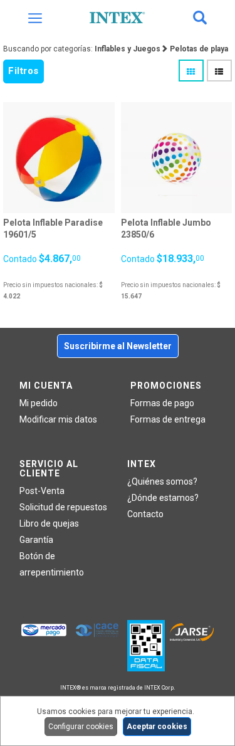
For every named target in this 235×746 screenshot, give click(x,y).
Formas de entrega (168, 419)
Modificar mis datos (58, 419)
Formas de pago (162, 403)
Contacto (145, 514)
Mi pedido (38, 403)
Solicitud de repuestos (63, 507)
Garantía (36, 540)
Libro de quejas (49, 523)
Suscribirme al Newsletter (118, 346)
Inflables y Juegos (127, 49)
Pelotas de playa (199, 49)
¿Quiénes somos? (162, 481)
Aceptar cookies (157, 726)
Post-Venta (42, 491)
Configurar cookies (80, 726)
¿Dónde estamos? (163, 498)
